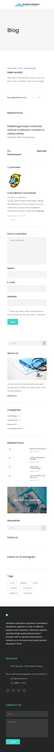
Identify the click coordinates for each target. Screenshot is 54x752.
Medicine (13, 593)
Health (35, 583)
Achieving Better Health (37, 458)
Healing (23, 583)
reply (13, 219)
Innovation (27, 588)
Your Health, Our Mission (37, 476)
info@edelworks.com (18, 97)
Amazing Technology (35, 467)
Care (12, 583)
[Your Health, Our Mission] (17, 477)
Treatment (28, 593)
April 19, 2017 (34, 480)
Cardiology (12, 415)
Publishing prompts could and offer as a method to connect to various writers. (25, 130)
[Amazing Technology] (17, 468)
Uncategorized (30, 68)
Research (11, 424)
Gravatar (40, 211)
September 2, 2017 (14, 68)
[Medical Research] (17, 450)
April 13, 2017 (34, 462)
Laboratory (12, 420)
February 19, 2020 (14, 137)
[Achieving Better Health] (17, 459)
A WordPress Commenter (21, 193)
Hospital (13, 588)
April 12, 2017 (34, 451)
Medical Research (38, 448)
